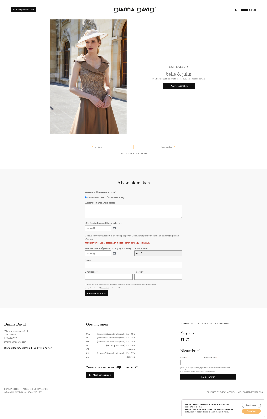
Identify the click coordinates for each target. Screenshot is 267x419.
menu (252, 10)
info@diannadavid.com (15, 341)
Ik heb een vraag (116, 197)
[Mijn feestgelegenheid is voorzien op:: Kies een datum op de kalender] (114, 228)
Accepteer (251, 411)
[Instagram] (188, 339)
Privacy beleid (104, 288)
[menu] (244, 10)
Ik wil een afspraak (95, 197)
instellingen (223, 412)
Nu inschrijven (208, 376)
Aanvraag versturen (96, 293)
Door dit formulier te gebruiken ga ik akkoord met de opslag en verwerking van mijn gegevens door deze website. (121, 284)
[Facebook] (182, 339)
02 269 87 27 (10, 338)
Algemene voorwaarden (36, 389)
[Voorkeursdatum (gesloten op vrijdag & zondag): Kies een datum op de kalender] (114, 253)
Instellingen (251, 405)
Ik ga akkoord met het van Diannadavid (103, 288)
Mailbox (258, 392)
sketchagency (227, 392)
